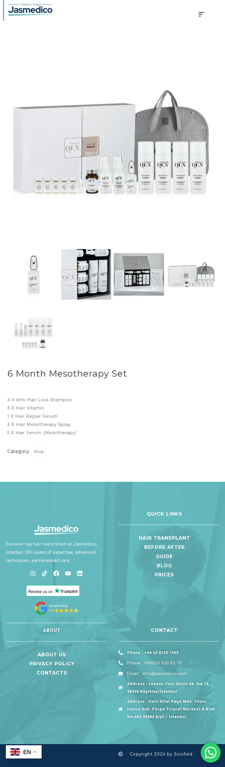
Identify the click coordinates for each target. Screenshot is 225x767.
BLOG (164, 565)
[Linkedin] (80, 573)
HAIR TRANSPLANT (164, 538)
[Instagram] (33, 573)
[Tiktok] (44, 573)
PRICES (164, 575)
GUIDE (164, 556)
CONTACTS (52, 673)
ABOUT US (52, 654)
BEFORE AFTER (164, 547)
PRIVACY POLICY (52, 664)
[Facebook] (56, 573)
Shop (39, 451)
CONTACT (164, 630)
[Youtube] (68, 573)
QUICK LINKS (164, 514)
